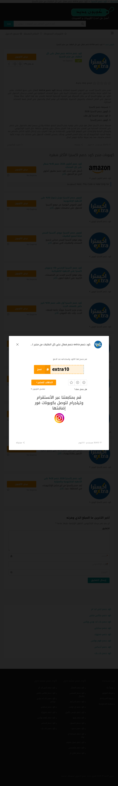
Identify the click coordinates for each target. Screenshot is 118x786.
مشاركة (19, 442)
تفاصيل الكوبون (39, 389)
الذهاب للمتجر (45, 382)
